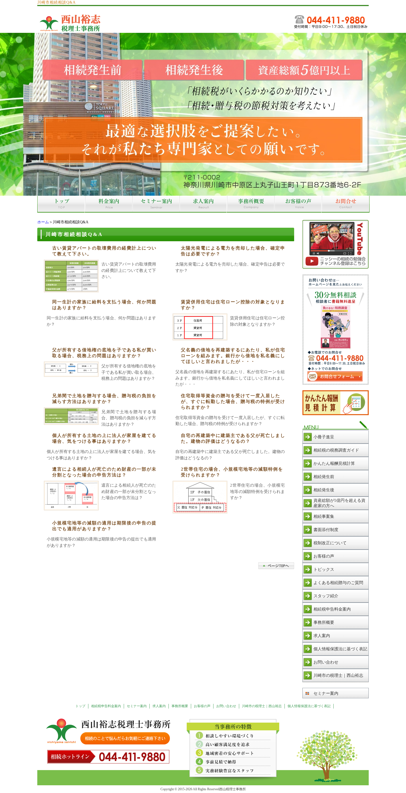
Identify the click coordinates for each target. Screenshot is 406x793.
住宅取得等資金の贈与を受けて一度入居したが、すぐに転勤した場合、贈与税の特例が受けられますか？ (233, 401)
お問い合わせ (325, 662)
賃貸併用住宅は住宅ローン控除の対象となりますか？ (233, 304)
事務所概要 (323, 622)
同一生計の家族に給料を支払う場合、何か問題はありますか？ (104, 304)
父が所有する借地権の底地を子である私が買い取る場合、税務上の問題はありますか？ (104, 353)
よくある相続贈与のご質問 (338, 582)
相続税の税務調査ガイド (336, 450)
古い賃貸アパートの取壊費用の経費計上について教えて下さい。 (104, 251)
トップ (80, 706)
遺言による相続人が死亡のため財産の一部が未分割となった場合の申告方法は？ (104, 472)
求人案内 (321, 635)
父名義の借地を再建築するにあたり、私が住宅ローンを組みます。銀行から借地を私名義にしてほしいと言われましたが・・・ (233, 356)
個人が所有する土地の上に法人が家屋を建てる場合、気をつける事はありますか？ (104, 438)
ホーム (43, 222)
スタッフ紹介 (325, 596)
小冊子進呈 (323, 437)
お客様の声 (323, 556)
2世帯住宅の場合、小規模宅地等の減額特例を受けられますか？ (232, 472)
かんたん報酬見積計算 (334, 463)
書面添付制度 (325, 529)
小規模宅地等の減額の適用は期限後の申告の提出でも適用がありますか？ (104, 526)
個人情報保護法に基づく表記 (340, 649)
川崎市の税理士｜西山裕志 (338, 675)
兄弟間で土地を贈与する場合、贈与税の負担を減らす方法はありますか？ (104, 398)
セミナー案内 (325, 693)
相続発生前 (323, 476)
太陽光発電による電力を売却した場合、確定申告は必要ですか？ (233, 251)
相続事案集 (323, 516)
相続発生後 (323, 490)
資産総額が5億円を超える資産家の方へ (339, 503)
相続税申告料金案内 (332, 609)
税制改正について (330, 543)
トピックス (323, 569)
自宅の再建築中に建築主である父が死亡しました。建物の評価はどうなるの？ (233, 438)
